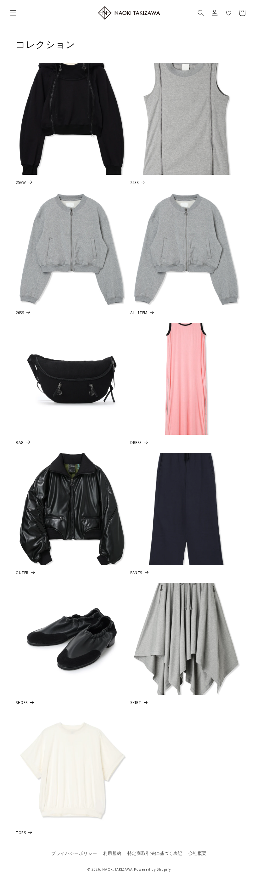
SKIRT (135, 702)
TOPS (21, 832)
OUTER (22, 572)
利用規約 (112, 853)
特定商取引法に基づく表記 (154, 853)
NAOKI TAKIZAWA (117, 869)
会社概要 (197, 853)
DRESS (136, 442)
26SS (20, 312)
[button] (13, 13)
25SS (134, 182)
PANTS (136, 572)
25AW (21, 182)
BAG (20, 442)
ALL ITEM (139, 312)
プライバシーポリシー (74, 853)
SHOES (22, 702)
